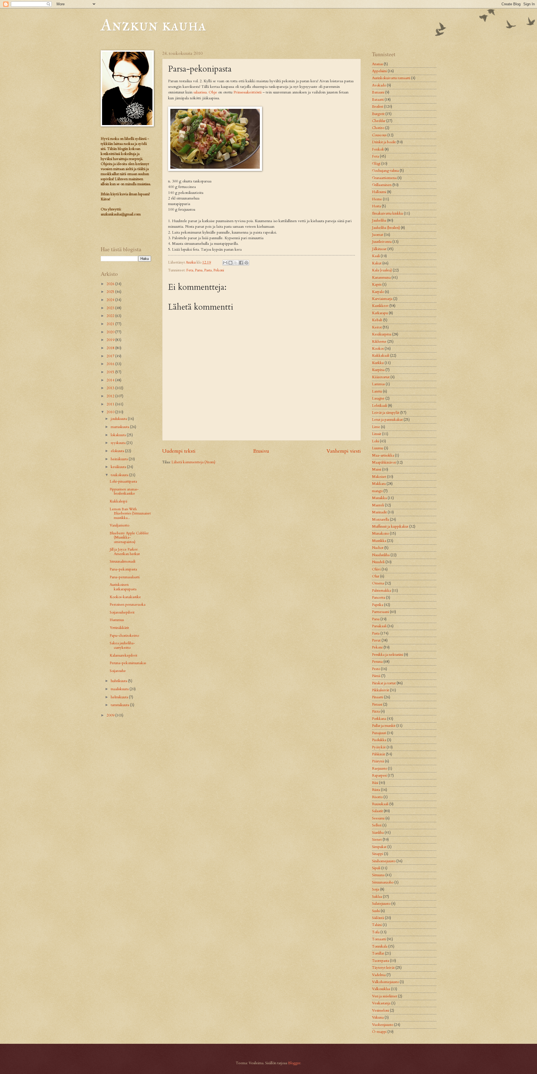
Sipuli (376, 868)
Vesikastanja (381, 1003)
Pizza (376, 711)
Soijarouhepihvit (122, 612)
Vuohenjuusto (382, 1024)
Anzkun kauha (153, 25)
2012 (111, 396)
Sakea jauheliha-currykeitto (122, 645)
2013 (111, 388)
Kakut (376, 263)
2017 (111, 356)
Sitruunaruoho (383, 882)
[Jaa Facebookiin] (241, 262)
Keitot (377, 327)
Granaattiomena (384, 177)
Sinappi (377, 853)
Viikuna (378, 1017)
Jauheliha (379, 220)
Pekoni (218, 270)
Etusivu (261, 451)
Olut (375, 576)
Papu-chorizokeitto (124, 635)
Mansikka (379, 497)
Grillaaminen (382, 184)
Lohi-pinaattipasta (123, 481)
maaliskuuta (120, 689)
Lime (376, 426)
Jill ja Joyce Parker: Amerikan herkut (125, 551)
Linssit (376, 433)
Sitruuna (378, 875)
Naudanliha (381, 555)
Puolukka (379, 739)
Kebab (377, 320)
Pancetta (378, 597)
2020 (111, 332)
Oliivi (376, 569)
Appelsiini (379, 71)
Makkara (379, 483)
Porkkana (379, 718)
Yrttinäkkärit (119, 627)
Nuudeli (378, 562)
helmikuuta (120, 697)
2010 (111, 412)
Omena (378, 583)
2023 (111, 308)
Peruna (377, 661)
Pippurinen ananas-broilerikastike (124, 491)
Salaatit (377, 811)
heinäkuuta (120, 459)
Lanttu (377, 391)
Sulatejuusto (381, 903)
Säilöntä (378, 917)
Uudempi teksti (179, 451)
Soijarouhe (118, 670)
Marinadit (379, 512)
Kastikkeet (380, 305)
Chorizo (378, 127)
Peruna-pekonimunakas (128, 663)
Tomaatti (379, 939)
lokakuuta (119, 435)
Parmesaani (380, 611)
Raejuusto (379, 768)
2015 (111, 372)
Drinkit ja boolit (384, 142)
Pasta (208, 270)
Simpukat (379, 846)
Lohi (375, 441)
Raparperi (379, 775)
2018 (111, 348)
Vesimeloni (380, 1010)
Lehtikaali (379, 405)
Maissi (376, 469)
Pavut (376, 640)
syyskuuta (118, 442)
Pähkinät (378, 754)
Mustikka (379, 540)
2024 (111, 299)
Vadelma (379, 974)
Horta (376, 206)
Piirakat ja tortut (384, 683)
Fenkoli (378, 149)
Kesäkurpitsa (381, 334)
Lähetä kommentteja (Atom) (193, 462)
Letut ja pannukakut (387, 419)
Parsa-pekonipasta (123, 569)
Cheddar (378, 120)
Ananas (377, 64)
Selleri (376, 825)
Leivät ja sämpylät (385, 412)
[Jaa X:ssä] (236, 262)
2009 (111, 715)
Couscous (379, 135)
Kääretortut (381, 377)
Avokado (379, 85)
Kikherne (379, 341)
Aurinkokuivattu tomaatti (391, 78)
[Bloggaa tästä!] (230, 262)
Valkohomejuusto (385, 981)
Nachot (377, 547)
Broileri (377, 106)
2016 (111, 363)
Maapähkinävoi (384, 462)
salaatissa (200, 92)
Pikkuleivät (380, 690)
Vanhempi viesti (343, 451)
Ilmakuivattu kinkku (387, 213)
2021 (111, 323)
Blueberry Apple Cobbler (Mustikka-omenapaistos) (129, 537)
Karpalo (378, 291)
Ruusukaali (380, 804)
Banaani (378, 92)
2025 (111, 291)
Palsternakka (381, 590)
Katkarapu (380, 313)
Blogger (294, 1063)
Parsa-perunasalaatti (125, 577)
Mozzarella (380, 519)
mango (377, 490)
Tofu (376, 932)
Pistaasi (377, 704)
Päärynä (378, 761)
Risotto (377, 797)
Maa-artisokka (383, 455)
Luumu (377, 448)
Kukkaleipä (118, 501)
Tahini (377, 924)
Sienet (377, 839)
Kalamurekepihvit (123, 655)
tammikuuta (120, 705)
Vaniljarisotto (119, 525)
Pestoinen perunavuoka (127, 604)
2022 (111, 315)
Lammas (378, 384)
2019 (111, 339)
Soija (375, 889)
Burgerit (378, 113)
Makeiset (379, 476)
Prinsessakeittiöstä (248, 92)
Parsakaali (379, 626)
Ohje (213, 92)
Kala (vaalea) (382, 270)
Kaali (376, 255)
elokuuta (118, 450)
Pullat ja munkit (383, 725)
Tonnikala (379, 946)
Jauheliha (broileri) (386, 227)
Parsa (198, 270)
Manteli (378, 505)
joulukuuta (119, 418)
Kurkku (378, 362)
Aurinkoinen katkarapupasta (123, 586)
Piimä (376, 675)
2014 (111, 380)
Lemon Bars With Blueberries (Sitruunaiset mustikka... (130, 513)
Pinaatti (377, 697)
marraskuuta (120, 426)
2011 (111, 404)
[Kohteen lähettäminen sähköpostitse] (225, 262)
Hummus (117, 619)
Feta (189, 270)
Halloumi (379, 191)
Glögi (376, 163)
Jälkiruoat (379, 249)
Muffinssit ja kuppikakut (390, 526)
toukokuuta (120, 475)
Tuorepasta (380, 960)
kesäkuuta (119, 466)
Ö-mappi (379, 1031)
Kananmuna (381, 277)
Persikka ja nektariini (387, 654)
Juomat (377, 234)
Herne (377, 199)
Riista (376, 789)
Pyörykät (379, 747)
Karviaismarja (382, 298)
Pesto (376, 668)
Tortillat (378, 953)
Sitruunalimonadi (122, 561)
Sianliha (378, 832)
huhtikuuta (119, 680)
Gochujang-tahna (385, 170)
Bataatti (378, 99)
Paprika (377, 604)
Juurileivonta (382, 241)
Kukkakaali (380, 355)
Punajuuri (379, 732)
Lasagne (378, 398)
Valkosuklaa (381, 988)
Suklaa (377, 896)
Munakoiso (380, 533)
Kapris (376, 284)
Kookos (378, 348)
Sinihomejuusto (383, 861)
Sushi (376, 910)
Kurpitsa (378, 369)
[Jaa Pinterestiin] (246, 262)
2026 (111, 283)
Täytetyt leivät (383, 967)
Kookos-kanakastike (125, 597)
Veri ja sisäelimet (384, 996)
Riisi (375, 782)
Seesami (378, 818)
